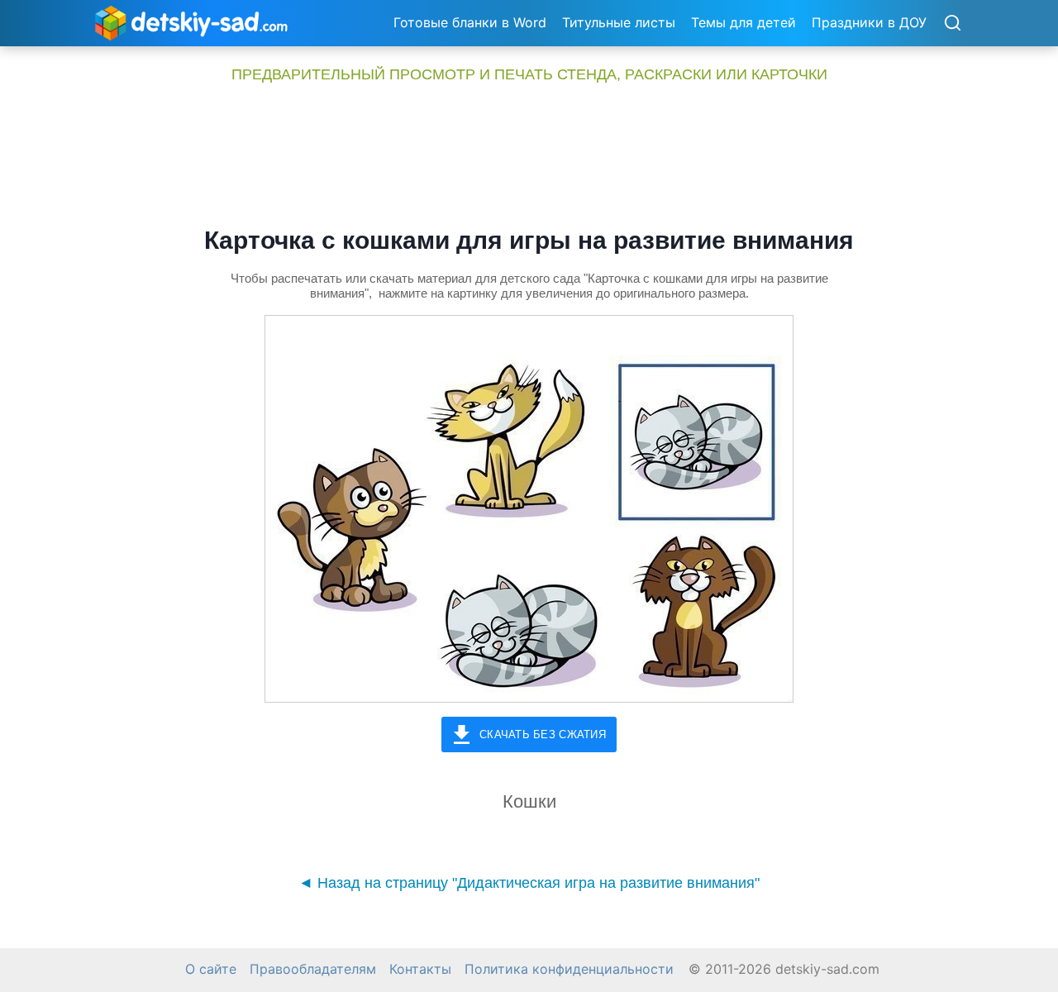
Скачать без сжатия (542, 734)
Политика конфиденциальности (569, 969)
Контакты (420, 969)
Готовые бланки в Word (469, 22)
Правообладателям (313, 969)
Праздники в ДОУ (869, 22)
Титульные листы (618, 22)
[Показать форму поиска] (952, 24)
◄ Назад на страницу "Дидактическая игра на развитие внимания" (529, 883)
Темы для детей (743, 22)
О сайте (210, 969)
